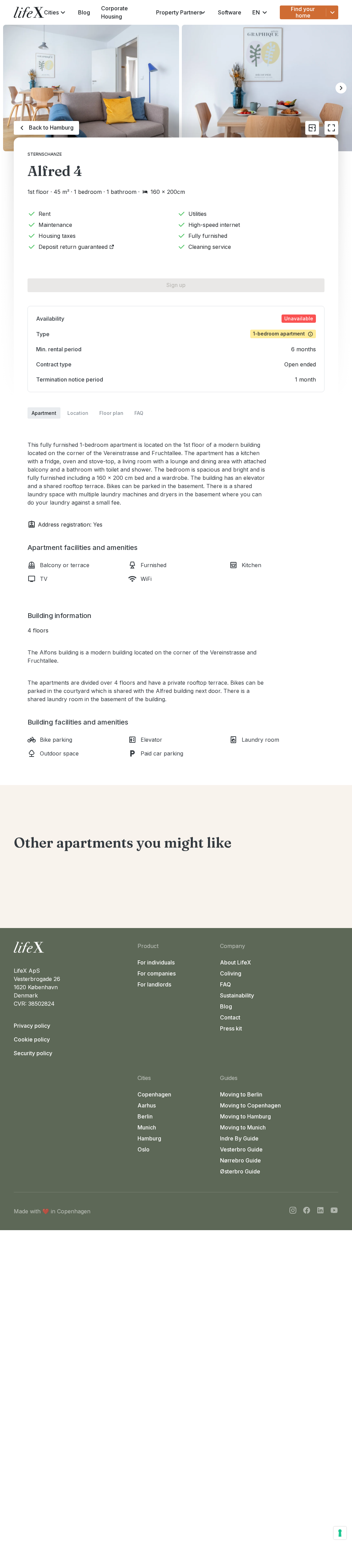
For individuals (156, 962)
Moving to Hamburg (245, 1116)
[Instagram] (293, 1211)
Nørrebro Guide (240, 1160)
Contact (230, 1017)
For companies (157, 973)
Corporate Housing (114, 12)
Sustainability (237, 995)
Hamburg (149, 1138)
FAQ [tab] (138, 413)
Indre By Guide (239, 1138)
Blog (84, 12)
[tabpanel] (176, 588)
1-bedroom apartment (279, 333)
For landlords (154, 984)
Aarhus (147, 1105)
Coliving (230, 973)
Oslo (144, 1149)
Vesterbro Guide (241, 1149)
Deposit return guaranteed (73, 246)
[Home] (73, 947)
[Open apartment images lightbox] (331, 128)
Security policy (33, 1053)
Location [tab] (77, 413)
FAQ (225, 984)
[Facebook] (306, 1211)
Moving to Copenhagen (250, 1105)
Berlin (145, 1116)
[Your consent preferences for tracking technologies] (339, 1533)
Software (229, 12)
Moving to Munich (243, 1127)
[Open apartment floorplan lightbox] (312, 128)
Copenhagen (154, 1094)
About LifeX (235, 962)
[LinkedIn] (320, 1211)
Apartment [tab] (44, 413)
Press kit (231, 1028)
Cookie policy (32, 1039)
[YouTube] (334, 1211)
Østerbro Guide (240, 1171)
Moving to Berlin (241, 1094)
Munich (147, 1127)
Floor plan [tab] (111, 413)
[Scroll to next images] (341, 87)
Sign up (176, 285)
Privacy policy (32, 1025)
